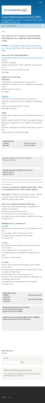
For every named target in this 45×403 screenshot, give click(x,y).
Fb (10, 397)
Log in (41, 2)
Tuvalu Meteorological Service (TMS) (21, 17)
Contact (4, 397)
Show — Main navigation (9, 26)
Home (3, 31)
